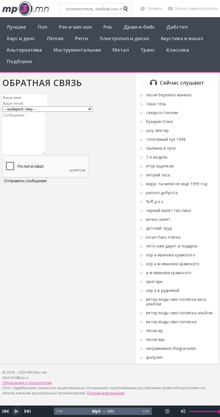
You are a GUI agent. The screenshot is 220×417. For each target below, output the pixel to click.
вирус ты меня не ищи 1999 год (176, 184)
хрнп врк (154, 281)
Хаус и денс (21, 38)
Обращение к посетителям (27, 382)
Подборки (19, 61)
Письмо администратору (196, 8)
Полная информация (105, 392)
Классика (177, 49)
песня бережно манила (168, 95)
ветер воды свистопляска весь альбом (176, 301)
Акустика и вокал (182, 38)
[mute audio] (183, 411)
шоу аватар (157, 130)
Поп (42, 27)
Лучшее (16, 27)
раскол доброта (162, 192)
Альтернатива (24, 49)
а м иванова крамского (168, 272)
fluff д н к (154, 201)
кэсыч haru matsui (163, 237)
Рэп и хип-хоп (75, 27)
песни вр (154, 330)
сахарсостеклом (162, 112)
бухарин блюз (159, 121)
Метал (120, 49)
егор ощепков (160, 166)
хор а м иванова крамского (172, 264)
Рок (107, 27)
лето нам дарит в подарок (172, 246)
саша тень (156, 104)
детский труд (159, 228)
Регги (81, 38)
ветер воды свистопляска (171, 321)
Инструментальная (77, 49)
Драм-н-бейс (139, 27)
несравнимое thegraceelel (171, 348)
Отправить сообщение (25, 180)
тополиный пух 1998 (166, 139)
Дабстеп (177, 27)
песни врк (155, 339)
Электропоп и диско (124, 38)
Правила (155, 8)
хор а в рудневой (162, 290)
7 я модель (157, 157)
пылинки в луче (161, 148)
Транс (147, 49)
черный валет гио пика (168, 210)
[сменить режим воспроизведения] (167, 411)
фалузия (154, 357)
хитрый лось (158, 175)
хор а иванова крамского (170, 255)
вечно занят (158, 219)
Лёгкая (54, 38)
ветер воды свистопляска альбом (179, 313)
